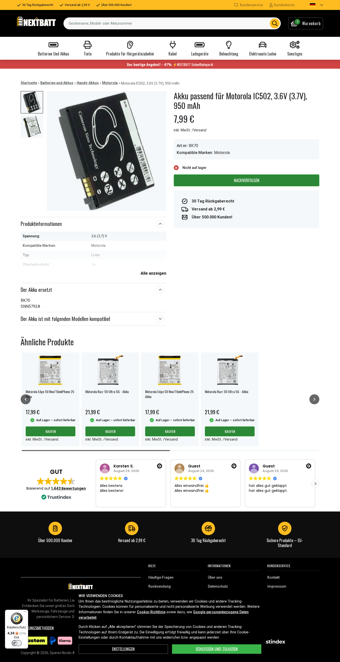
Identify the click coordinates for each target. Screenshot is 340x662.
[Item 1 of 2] (106, 151)
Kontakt (273, 577)
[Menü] (25, 613)
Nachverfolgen (246, 180)
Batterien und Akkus (56, 83)
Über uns (215, 577)
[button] (312, 5)
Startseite (29, 83)
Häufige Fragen (160, 577)
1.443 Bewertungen (68, 488)
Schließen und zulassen (217, 649)
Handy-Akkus (88, 83)
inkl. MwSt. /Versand (190, 130)
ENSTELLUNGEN (123, 649)
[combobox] (172, 23)
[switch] (17, 643)
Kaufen (51, 431)
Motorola (110, 83)
